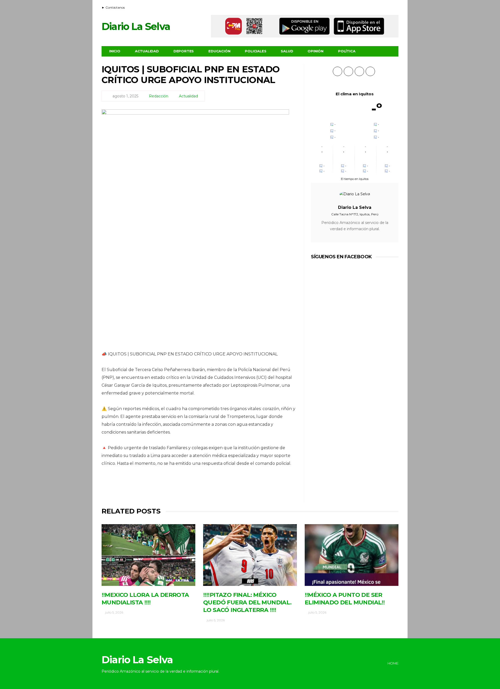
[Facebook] (382, 7)
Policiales (255, 51)
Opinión (315, 51)
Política (346, 51)
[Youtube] (388, 7)
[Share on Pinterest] (213, 487)
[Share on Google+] (198, 487)
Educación (219, 51)
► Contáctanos (113, 7)
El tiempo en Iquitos (354, 179)
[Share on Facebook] (170, 487)
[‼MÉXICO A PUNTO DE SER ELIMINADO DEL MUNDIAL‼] (351, 555)
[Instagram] (395, 7)
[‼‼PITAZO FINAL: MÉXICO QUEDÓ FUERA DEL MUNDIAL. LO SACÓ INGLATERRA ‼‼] (250, 555)
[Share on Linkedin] (227, 487)
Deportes (183, 51)
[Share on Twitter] (184, 487)
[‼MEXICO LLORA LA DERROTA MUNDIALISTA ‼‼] (148, 555)
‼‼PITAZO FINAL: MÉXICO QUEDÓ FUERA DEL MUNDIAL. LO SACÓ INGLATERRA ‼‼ (247, 602)
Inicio (114, 51)
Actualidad (147, 51)
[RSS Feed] (375, 7)
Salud (287, 51)
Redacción (158, 96)
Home (393, 663)
